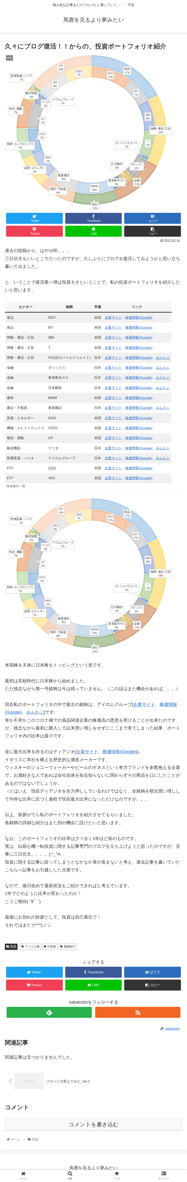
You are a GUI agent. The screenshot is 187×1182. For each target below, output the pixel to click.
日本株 (51, 946)
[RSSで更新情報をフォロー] (137, 1012)
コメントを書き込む (94, 1124)
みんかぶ (162, 358)
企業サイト (113, 317)
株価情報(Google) (138, 317)
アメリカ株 (32, 946)
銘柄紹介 (69, 946)
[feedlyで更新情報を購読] (49, 1012)
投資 (13, 946)
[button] (172, 699)
